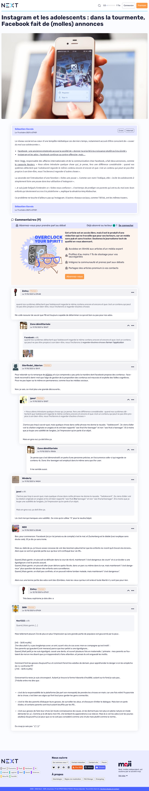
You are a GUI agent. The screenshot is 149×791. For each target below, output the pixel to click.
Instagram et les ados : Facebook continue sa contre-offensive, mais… (51, 154)
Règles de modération (73, 779)
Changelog (100, 779)
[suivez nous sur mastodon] (59, 767)
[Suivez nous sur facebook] (63, 767)
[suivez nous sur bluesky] (54, 767)
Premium (142, 5)
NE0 (24, 527)
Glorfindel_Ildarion (32, 365)
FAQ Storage (88, 779)
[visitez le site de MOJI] (124, 765)
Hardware (28, 768)
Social (27, 772)
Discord (102, 767)
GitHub (90, 767)
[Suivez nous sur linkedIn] (69, 767)
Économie (12, 768)
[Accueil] (9, 5)
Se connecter (126, 225)
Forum (104, 762)
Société (14, 776)
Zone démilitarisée (40, 324)
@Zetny (49, 374)
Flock (20, 768)
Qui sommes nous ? (60, 762)
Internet (5, 772)
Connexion (129, 5)
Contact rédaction (78, 762)
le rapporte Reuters (25, 164)
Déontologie (57, 779)
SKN (24, 607)
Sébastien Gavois (24, 129)
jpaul (33, 398)
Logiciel (14, 772)
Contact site (93, 762)
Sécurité (5, 776)
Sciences (35, 772)
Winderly (26, 478)
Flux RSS (78, 767)
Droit (4, 768)
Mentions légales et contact (109, 789)
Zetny (25, 291)
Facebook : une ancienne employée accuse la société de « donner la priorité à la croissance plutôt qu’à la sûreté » (72, 150)
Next (21, 772)
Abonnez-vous (74, 276)
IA (35, 768)
